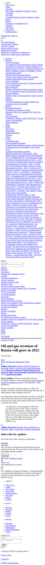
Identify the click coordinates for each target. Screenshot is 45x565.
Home (3, 338)
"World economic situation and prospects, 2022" (23, 233)
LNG (23, 67)
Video (27, 362)
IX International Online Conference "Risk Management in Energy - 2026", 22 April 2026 (24, 160)
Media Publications (13, 133)
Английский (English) (9, 44)
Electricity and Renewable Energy (18, 75)
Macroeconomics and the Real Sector (28, 372)
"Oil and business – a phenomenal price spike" (22, 254)
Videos (8, 137)
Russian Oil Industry (8, 311)
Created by (5, 559)
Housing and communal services (13, 274)
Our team (9, 9)
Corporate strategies (35, 83)
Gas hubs (17, 67)
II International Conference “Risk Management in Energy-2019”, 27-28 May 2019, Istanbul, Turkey (24, 186)
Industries (9, 100)
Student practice (11, 32)
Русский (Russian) (8, 42)
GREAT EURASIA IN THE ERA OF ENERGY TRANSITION (24, 200)
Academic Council (30, 11)
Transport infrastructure (14, 102)
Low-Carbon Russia (13, 85)
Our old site (5, 36)
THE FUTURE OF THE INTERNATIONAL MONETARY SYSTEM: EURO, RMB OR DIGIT (23, 197)
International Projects (13, 108)
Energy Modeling (12, 83)
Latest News (14, 338)
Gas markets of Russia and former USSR (20, 65)
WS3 (39, 112)
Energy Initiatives (12, 123)
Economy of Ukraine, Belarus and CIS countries (18, 288)
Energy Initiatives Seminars (16, 143)
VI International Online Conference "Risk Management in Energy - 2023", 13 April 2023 (25, 170)
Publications (20, 362)
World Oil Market (32, 67)
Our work (9, 15)
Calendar (9, 114)
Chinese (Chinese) (7, 46)
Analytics (9, 135)
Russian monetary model (27, 96)
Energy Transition (12, 81)
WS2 (35, 112)
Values (8, 7)
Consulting (10, 17)
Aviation (26, 102)
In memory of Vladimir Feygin (17, 23)
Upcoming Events (12, 141)
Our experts (10, 11)
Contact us (14, 36)
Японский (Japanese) (9, 50)
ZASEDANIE (11, 195)
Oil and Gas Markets (14, 370)
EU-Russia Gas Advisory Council (18, 110)
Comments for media (13, 374)
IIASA (34, 118)
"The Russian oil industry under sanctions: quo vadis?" (23, 252)
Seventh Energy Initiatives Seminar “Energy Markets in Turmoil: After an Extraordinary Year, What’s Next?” (25, 147)
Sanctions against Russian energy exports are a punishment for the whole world (25, 237)
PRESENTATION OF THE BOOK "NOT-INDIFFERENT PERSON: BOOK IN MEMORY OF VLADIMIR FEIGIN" (24, 156)
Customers (9, 13)
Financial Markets (12, 94)
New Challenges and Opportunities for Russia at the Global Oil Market (22, 250)
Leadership (19, 11)
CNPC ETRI (27, 118)
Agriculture (24, 104)
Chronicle (9, 26)
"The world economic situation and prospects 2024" (24, 256)
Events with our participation (16, 193)
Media (8, 127)
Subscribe (4, 443)
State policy (23, 83)
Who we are (10, 5)
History (8, 21)
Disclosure (9, 28)
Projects (8, 514)
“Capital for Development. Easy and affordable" (24, 221)
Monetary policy (12, 96)
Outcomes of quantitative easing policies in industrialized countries (21, 212)
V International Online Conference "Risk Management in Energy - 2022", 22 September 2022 (24, 174)
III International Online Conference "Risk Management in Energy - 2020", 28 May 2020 (25, 181)
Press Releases (11, 526)
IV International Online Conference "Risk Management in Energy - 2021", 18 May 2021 (24, 178)
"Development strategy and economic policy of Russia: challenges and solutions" (22, 226)
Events (8, 139)
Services (9, 58)
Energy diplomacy (27, 17)
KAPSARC (10, 118)
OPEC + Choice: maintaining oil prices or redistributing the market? (24, 203)
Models (8, 106)
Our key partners (12, 116)
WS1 (31, 112)
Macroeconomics (12, 87)
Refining (15, 71)
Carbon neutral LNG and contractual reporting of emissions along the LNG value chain (23, 219)
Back (3, 360)
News (3, 362)
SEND (4, 545)
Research (17, 17)
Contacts (9, 500)
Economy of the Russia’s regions (31, 91)
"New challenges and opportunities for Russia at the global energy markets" (22, 244)
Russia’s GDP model (13, 89)
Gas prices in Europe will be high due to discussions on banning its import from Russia (24, 240)
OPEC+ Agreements (26, 69)
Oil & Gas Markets (12, 63)
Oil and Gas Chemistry (27, 71)
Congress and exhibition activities (18, 151)
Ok (2, 460)
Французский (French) (9, 48)
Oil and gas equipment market (12, 305)
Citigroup (18, 118)
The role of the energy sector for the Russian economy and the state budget (25, 215)
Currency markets (7, 280)
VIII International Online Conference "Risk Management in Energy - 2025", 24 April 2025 (24, 164)
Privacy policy (6, 555)
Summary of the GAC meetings (17, 112)
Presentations (10, 131)
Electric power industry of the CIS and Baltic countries (21, 303)
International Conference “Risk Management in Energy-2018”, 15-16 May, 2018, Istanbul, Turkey (24, 190)
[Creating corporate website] (10, 563)
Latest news (10, 129)
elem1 (8, 125)
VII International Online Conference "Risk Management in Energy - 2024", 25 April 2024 (23, 167)
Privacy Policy (17, 458)
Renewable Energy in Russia (23, 79)
